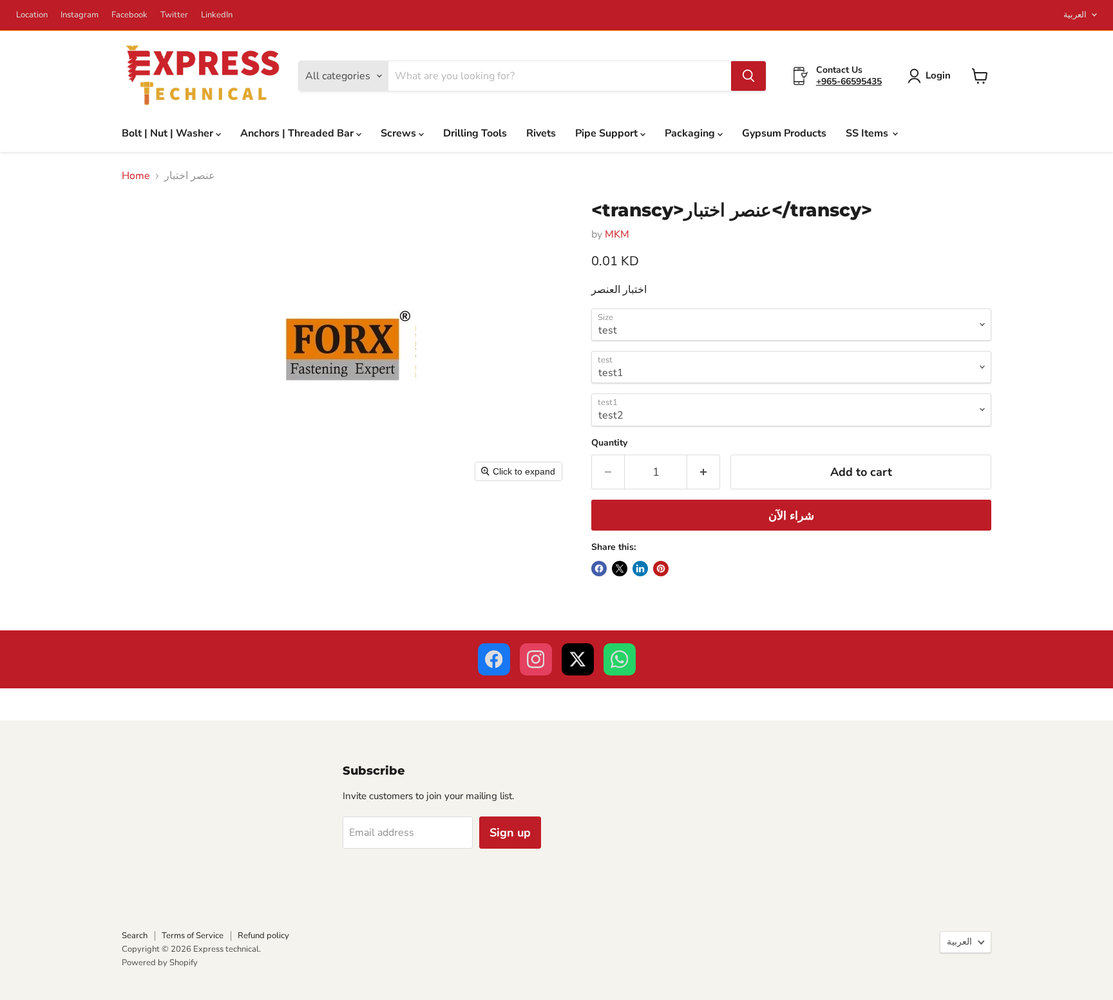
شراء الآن (791, 516)
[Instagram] (536, 659)
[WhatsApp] (620, 659)
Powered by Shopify (160, 962)
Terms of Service (193, 935)
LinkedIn (217, 15)
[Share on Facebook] (599, 568)
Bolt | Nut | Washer (169, 133)
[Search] (748, 76)
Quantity (609, 443)
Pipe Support (607, 133)
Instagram (80, 15)
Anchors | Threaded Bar (298, 133)
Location (32, 15)
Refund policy (263, 935)
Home (136, 176)
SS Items (868, 133)
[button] (932, 76)
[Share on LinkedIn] (640, 568)
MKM (617, 234)
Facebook (129, 15)
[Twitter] (578, 659)
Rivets (541, 133)
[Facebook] (494, 659)
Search (134, 935)
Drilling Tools (475, 133)
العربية (1075, 15)
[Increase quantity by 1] (703, 472)
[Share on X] (619, 568)
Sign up (510, 832)
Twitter (174, 15)
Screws (400, 133)
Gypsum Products (784, 133)
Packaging (691, 133)
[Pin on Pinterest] (661, 568)
